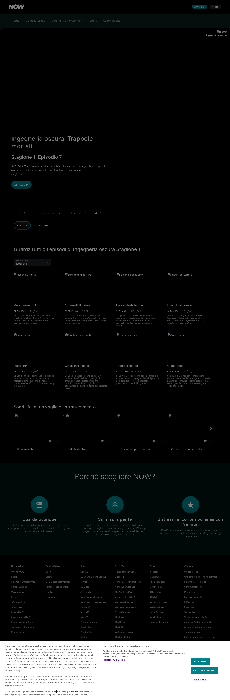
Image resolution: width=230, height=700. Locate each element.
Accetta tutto (200, 661)
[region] (115, 670)
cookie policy (49, 691)
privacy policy (74, 691)
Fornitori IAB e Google (114, 660)
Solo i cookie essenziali (204, 670)
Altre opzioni (200, 679)
